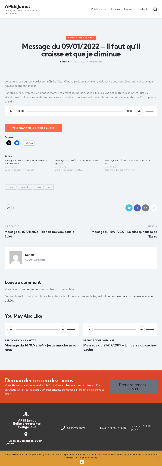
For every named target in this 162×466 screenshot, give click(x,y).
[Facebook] (137, 207)
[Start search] (155, 9)
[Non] (158, 458)
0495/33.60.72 (76, 428)
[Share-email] (145, 207)
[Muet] (139, 111)
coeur (10, 187)
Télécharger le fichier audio (33, 128)
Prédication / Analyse (81, 38)
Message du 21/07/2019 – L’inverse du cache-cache (120, 347)
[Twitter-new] (129, 207)
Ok (82, 462)
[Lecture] (11, 111)
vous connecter (28, 289)
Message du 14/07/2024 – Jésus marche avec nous (41, 347)
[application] (81, 111)
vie (49, 187)
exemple (25, 187)
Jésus (38, 187)
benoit (29, 255)
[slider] (150, 111)
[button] (9, 207)
